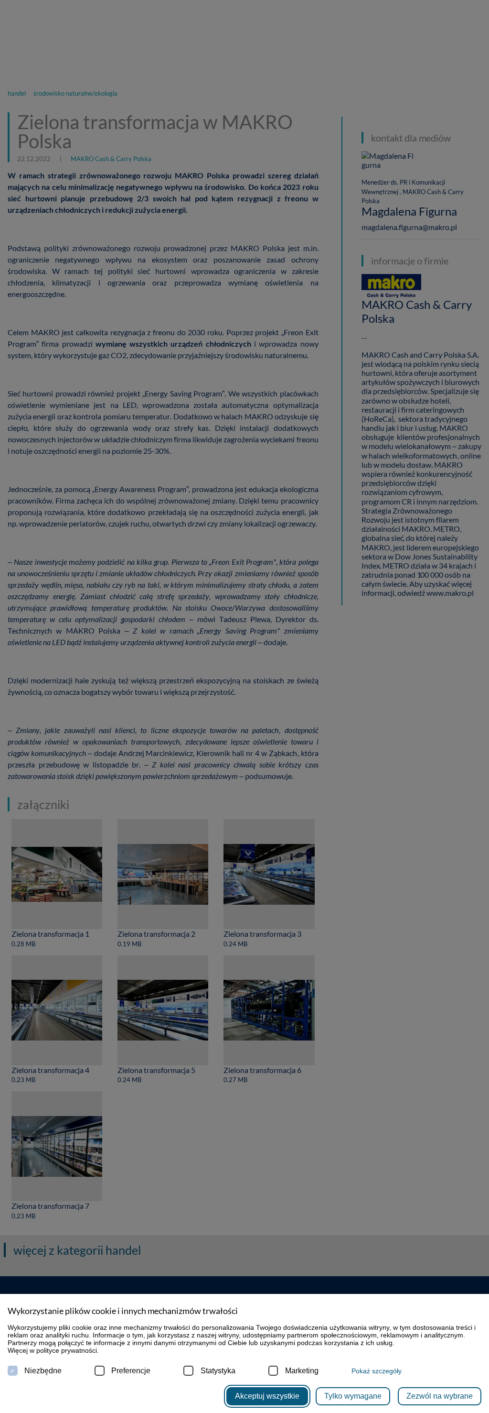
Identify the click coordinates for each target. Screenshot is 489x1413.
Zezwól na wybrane (439, 1396)
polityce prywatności (66, 1350)
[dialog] (244, 706)
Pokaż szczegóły (376, 1371)
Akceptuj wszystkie (267, 1396)
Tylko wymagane (353, 1396)
